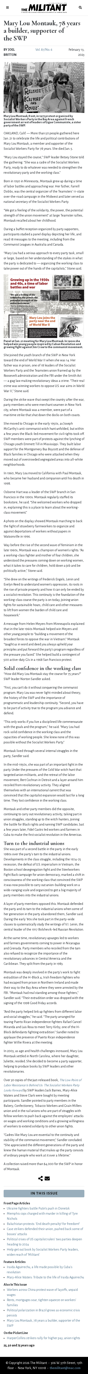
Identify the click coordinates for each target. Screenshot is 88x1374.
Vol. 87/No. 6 (43, 49)
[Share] (40, 1178)
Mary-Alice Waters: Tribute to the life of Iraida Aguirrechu (45, 1277)
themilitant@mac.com (65, 1368)
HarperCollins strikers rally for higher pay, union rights (43, 1338)
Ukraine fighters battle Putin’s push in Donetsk (38, 1208)
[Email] (47, 1178)
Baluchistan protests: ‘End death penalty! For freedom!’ (43, 1224)
